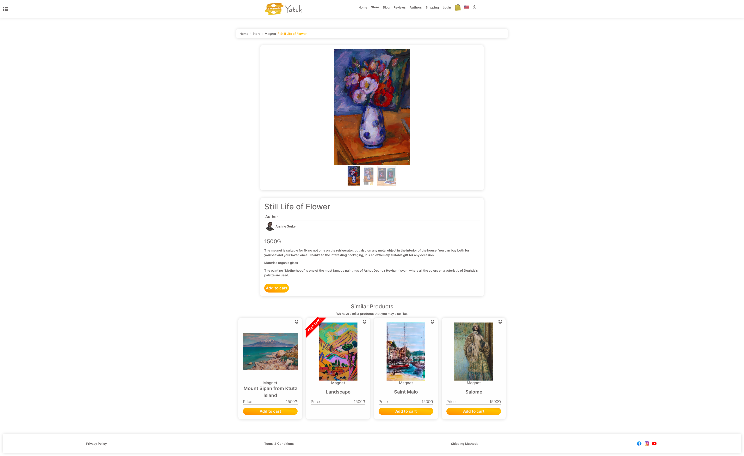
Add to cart (276, 288)
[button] (5, 9)
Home (362, 7)
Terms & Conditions (279, 444)
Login (447, 7)
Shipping (432, 7)
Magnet (270, 34)
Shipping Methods (464, 444)
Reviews (400, 7)
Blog (386, 7)
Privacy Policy (96, 444)
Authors (416, 7)
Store (375, 7)
